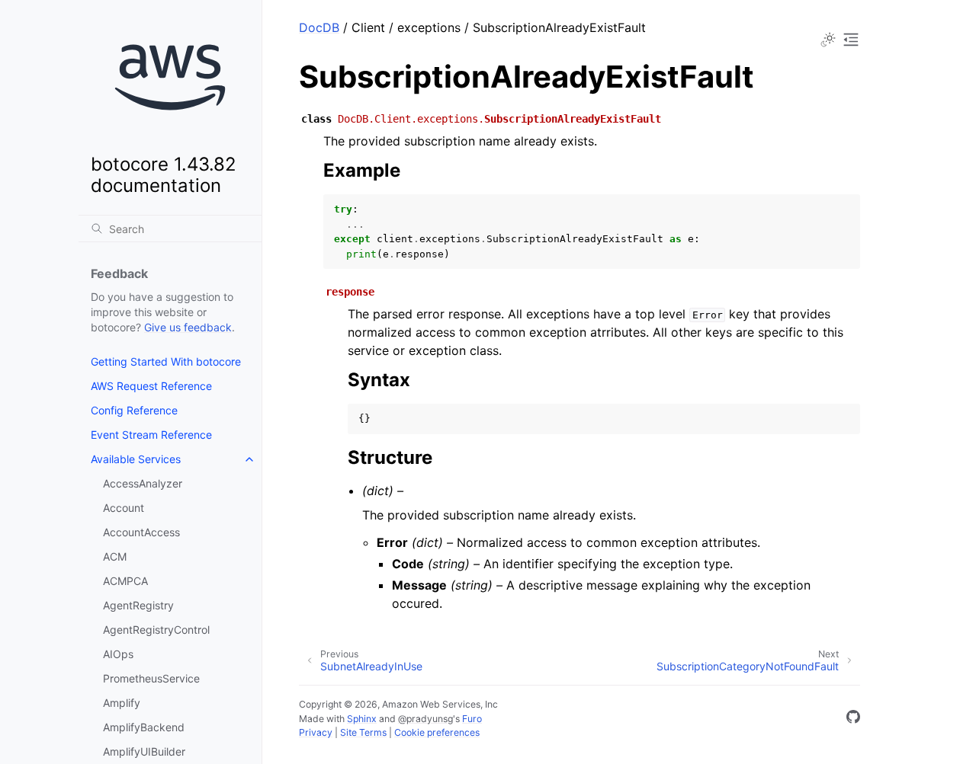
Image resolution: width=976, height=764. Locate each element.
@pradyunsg (425, 718)
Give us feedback (188, 327)
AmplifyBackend (144, 727)
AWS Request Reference (151, 385)
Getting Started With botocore (166, 361)
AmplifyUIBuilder (144, 751)
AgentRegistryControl (156, 629)
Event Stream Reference (151, 434)
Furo (472, 718)
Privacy (315, 732)
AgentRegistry (138, 605)
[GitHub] (853, 719)
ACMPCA (125, 580)
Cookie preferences (437, 732)
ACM (115, 556)
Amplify (121, 702)
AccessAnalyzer (142, 483)
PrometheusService (151, 678)
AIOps (118, 653)
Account (123, 507)
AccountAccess (141, 532)
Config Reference (134, 410)
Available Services (136, 458)
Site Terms (363, 732)
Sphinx (362, 718)
